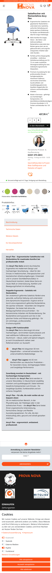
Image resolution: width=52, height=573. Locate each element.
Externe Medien (12, 544)
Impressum (28, 532)
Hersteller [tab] (10, 249)
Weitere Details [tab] (12, 236)
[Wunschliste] (44, 6)
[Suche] (41, 6)
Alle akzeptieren (26, 559)
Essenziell (10, 538)
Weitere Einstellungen (11, 554)
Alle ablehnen (26, 569)
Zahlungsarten (8, 507)
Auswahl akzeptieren (26, 564)
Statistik (9, 541)
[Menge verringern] (30, 120)
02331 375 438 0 (35, 155)
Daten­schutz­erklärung (12, 532)
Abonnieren (25, 464)
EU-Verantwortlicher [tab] (14, 243)
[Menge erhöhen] (38, 120)
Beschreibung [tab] (11, 222)
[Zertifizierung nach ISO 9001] (9, 493)
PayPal (8, 548)
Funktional (10, 551)
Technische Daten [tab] (13, 229)
